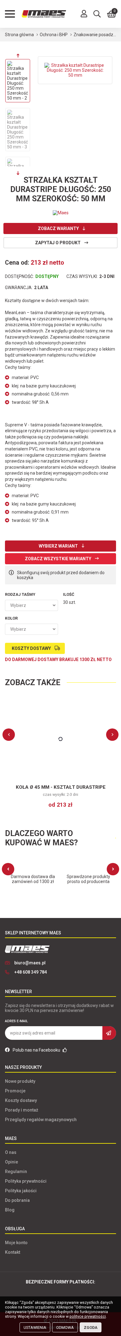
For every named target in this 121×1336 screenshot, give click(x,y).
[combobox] (31, 605)
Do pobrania (17, 1200)
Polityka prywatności (26, 1181)
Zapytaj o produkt (58, 242)
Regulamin (16, 1171)
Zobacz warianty (58, 228)
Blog (10, 1209)
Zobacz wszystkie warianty (58, 558)
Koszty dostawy (31, 648)
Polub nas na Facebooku (37, 1050)
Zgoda (90, 1327)
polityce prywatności (87, 1316)
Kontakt (12, 1252)
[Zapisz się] (109, 1033)
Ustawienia (35, 1327)
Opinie (11, 1161)
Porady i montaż (21, 1110)
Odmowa (65, 1327)
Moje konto (16, 1242)
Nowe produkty (20, 1081)
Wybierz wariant (58, 546)
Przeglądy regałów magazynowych (41, 1119)
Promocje (15, 1090)
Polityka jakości (21, 1190)
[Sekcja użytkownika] (84, 14)
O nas (10, 1152)
